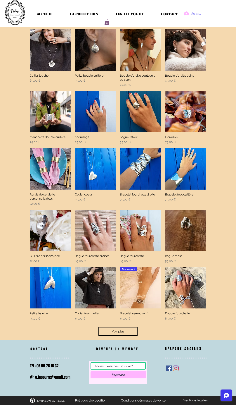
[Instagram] (176, 368)
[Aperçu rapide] (50, 50)
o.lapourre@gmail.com (52, 377)
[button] (106, 22)
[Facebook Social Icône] (169, 368)
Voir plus (118, 331)
